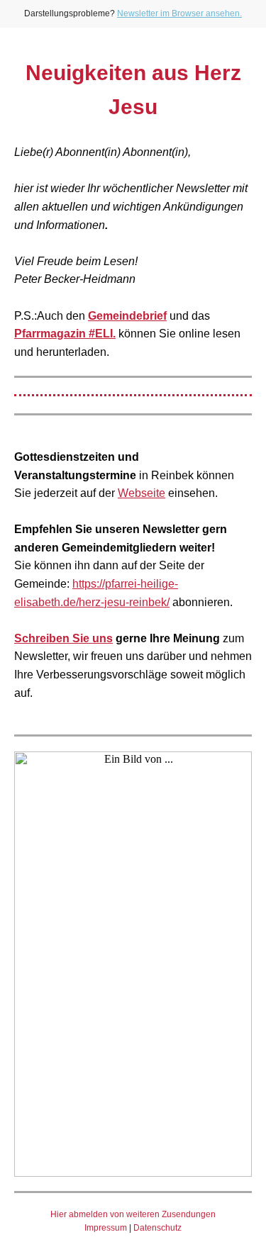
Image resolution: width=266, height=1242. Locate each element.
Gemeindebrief (127, 316)
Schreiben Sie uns (63, 638)
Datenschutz (157, 1228)
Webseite (141, 493)
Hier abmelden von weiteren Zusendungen (133, 1214)
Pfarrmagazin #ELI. (65, 334)
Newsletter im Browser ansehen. (179, 13)
